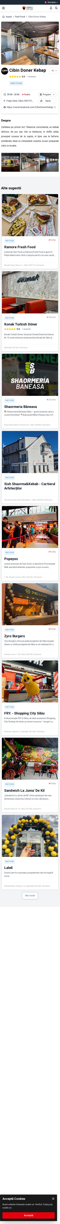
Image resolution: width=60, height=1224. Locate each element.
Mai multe (30, 895)
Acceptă (28, 1215)
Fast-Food (20, 17)
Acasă (9, 17)
